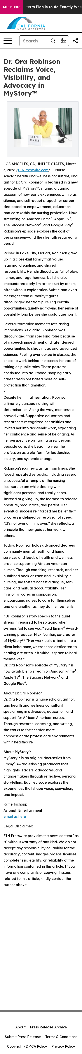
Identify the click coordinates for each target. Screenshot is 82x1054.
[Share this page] (75, 40)
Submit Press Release (23, 1037)
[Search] (53, 41)
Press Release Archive (48, 1027)
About (20, 1027)
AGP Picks (11, 7)
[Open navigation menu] (7, 40)
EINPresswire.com (33, 170)
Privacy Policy (63, 1046)
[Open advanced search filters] (63, 41)
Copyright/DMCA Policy (27, 1046)
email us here (14, 816)
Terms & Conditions (61, 1037)
